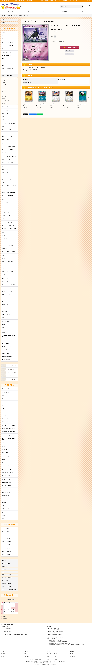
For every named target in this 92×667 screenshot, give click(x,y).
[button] (83, 12)
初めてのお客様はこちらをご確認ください (18, 634)
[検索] (82, 6)
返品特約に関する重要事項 (58, 41)
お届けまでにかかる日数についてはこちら (56, 637)
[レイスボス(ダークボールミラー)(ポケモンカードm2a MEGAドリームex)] (35, 42)
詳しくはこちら (12, 631)
